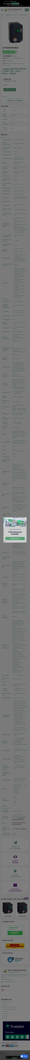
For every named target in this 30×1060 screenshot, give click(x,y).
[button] (26, 518)
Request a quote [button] (15, 538)
